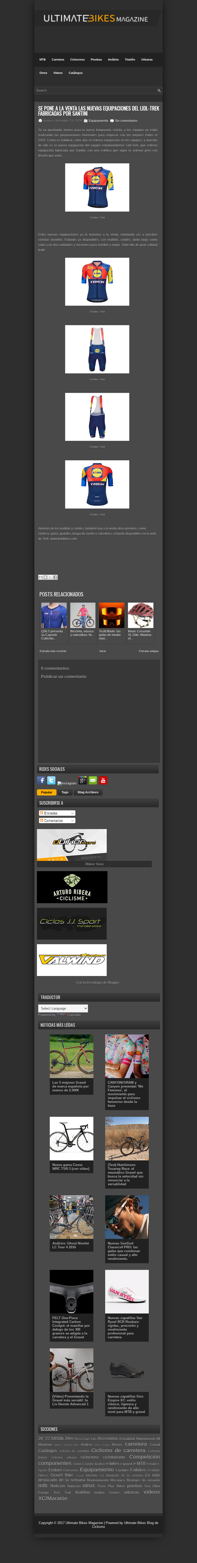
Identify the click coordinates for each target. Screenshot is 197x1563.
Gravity (80, 1475)
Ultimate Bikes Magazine (84, 1523)
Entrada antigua (149, 651)
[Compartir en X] (50, 577)
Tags (65, 792)
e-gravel (126, 1464)
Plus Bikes (116, 1486)
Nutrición (74, 1486)
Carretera (58, 59)
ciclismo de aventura (74, 1451)
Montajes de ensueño (143, 1480)
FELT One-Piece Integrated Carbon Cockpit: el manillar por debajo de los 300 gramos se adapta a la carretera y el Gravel (71, 1327)
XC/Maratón (52, 1498)
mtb (42, 1485)
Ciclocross (77, 59)
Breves (117, 1445)
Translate (74, 1015)
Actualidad (127, 1439)
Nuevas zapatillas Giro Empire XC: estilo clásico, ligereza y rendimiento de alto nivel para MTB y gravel (126, 1404)
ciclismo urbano (64, 1457)
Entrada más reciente (53, 651)
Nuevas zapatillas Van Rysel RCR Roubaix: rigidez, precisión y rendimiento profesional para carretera (125, 1327)
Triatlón (130, 59)
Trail (67, 1493)
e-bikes (112, 1463)
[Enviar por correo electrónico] (40, 577)
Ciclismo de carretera (118, 1450)
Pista (101, 1486)
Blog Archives (88, 792)
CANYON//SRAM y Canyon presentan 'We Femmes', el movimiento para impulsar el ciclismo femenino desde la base (125, 1094)
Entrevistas (71, 1470)
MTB (43, 59)
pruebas (134, 1486)
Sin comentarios (126, 121)
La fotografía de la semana (121, 1475)
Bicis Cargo (102, 1444)
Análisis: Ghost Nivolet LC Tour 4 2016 (70, 1245)
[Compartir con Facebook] (55, 577)
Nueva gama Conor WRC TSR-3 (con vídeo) (70, 1167)
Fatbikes (138, 1470)
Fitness (43, 1475)
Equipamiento (98, 121)
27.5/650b (54, 1438)
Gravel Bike (62, 1475)
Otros (43, 72)
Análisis (113, 59)
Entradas (50, 813)
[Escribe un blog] (45, 577)
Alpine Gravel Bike (66, 1444)
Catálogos (76, 72)
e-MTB (139, 1463)
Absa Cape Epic (85, 1438)
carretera (136, 1444)
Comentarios (53, 820)
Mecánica (118, 1480)
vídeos (152, 1492)
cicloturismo (114, 1457)
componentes (55, 1463)
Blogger (113, 982)
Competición (144, 1457)
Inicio (103, 651)
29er (69, 1438)
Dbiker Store (94, 864)
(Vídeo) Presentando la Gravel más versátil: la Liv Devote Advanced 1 (70, 1400)
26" (41, 1438)
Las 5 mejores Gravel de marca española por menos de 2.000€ (70, 1086)
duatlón (99, 1464)
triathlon (82, 1492)
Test (56, 1493)
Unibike (114, 1492)
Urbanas (147, 59)
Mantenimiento (98, 1480)
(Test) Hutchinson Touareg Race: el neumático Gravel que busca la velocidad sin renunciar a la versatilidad (125, 1174)
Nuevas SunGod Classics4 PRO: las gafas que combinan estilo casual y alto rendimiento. (124, 1251)
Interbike (92, 1475)
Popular (46, 792)
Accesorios (108, 1438)
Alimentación (145, 1439)
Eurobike (122, 1470)
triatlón (99, 1493)
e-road (151, 1464)
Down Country (83, 1464)
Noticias (57, 1486)
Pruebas (96, 59)
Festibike (153, 1470)
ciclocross (90, 1457)
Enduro (55, 1470)
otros (89, 1485)
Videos (58, 72)
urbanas (131, 1492)
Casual (155, 1445)
